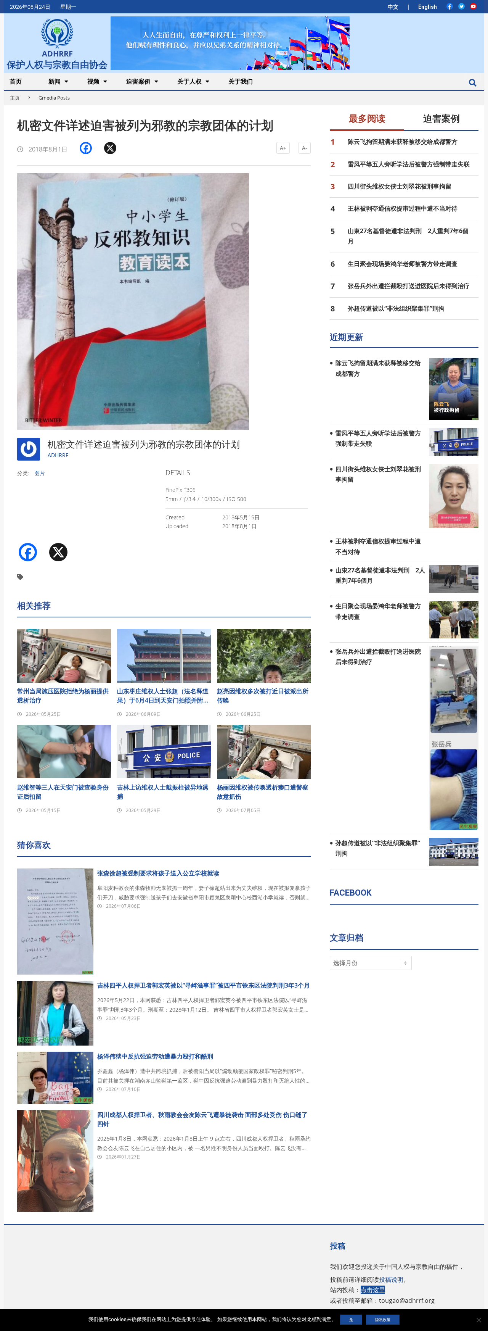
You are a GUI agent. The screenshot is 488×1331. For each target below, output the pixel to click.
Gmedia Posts (54, 97)
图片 (39, 473)
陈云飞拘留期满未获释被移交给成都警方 (403, 141)
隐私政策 (382, 1319)
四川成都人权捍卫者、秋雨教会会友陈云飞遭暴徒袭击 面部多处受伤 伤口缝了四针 (202, 1119)
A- (304, 147)
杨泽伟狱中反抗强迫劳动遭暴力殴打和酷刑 (155, 1056)
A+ (283, 147)
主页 (15, 97)
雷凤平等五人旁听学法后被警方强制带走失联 (409, 164)
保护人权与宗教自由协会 (57, 64)
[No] (478, 1320)
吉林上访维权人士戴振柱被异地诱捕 (163, 792)
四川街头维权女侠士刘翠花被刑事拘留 (399, 186)
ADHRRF (58, 455)
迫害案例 (441, 118)
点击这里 (373, 1290)
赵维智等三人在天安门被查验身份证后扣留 (63, 792)
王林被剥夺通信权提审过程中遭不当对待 (403, 208)
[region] (230, 42)
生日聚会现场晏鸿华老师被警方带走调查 (403, 263)
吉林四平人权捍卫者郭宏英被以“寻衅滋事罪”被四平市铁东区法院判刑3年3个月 (203, 985)
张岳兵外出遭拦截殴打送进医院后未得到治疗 (409, 286)
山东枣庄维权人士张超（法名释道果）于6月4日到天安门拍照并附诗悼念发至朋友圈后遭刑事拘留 (163, 696)
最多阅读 (367, 118)
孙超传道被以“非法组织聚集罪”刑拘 (396, 308)
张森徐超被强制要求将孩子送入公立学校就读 (158, 873)
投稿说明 (391, 1279)
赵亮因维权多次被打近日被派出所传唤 (262, 695)
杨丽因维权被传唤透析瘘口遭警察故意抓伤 (262, 792)
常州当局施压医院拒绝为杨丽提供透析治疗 (63, 695)
